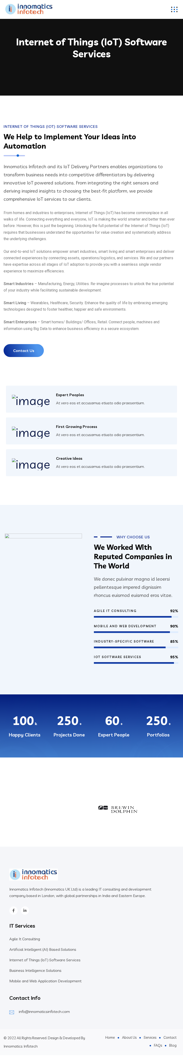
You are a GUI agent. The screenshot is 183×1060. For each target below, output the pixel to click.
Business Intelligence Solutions (35, 970)
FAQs (158, 1045)
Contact (170, 1037)
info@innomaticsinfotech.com (44, 1011)
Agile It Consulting (24, 938)
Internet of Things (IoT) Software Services (45, 959)
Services (150, 1037)
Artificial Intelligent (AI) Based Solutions (42, 949)
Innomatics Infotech (21, 1046)
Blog (173, 1045)
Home (110, 1037)
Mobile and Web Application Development (45, 981)
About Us (129, 1037)
